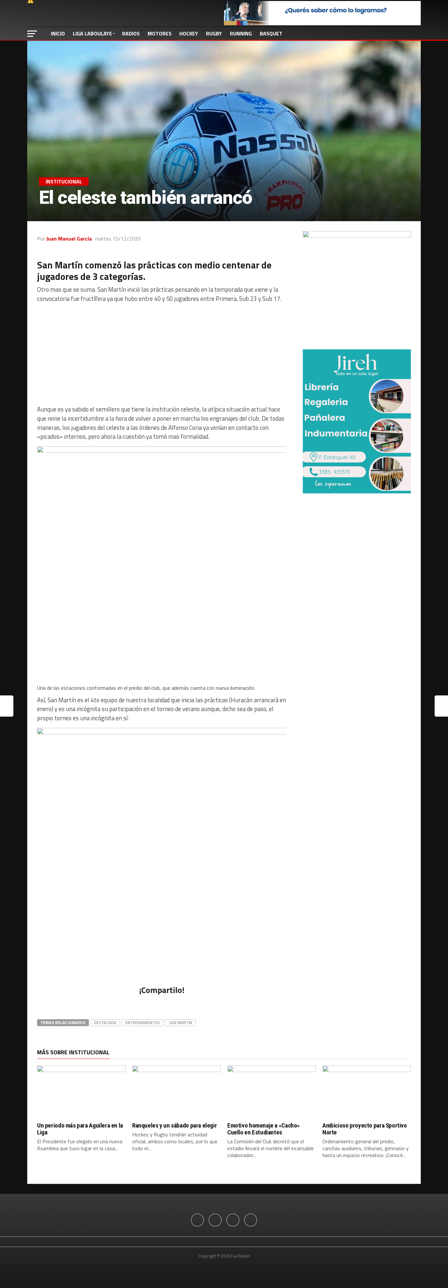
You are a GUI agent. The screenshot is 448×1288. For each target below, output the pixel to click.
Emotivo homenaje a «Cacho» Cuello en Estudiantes (263, 1129)
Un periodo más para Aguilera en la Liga (80, 1129)
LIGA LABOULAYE (92, 33)
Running (241, 33)
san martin (180, 1022)
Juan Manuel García (69, 239)
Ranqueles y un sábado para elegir (174, 1125)
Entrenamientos (142, 1022)
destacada (105, 1022)
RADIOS (131, 33)
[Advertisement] (161, 354)
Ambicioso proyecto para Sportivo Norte (364, 1129)
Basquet (271, 33)
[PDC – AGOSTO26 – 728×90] (322, 23)
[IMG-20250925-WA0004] (357, 492)
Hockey (188, 33)
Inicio (58, 33)
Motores (160, 33)
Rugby (214, 33)
